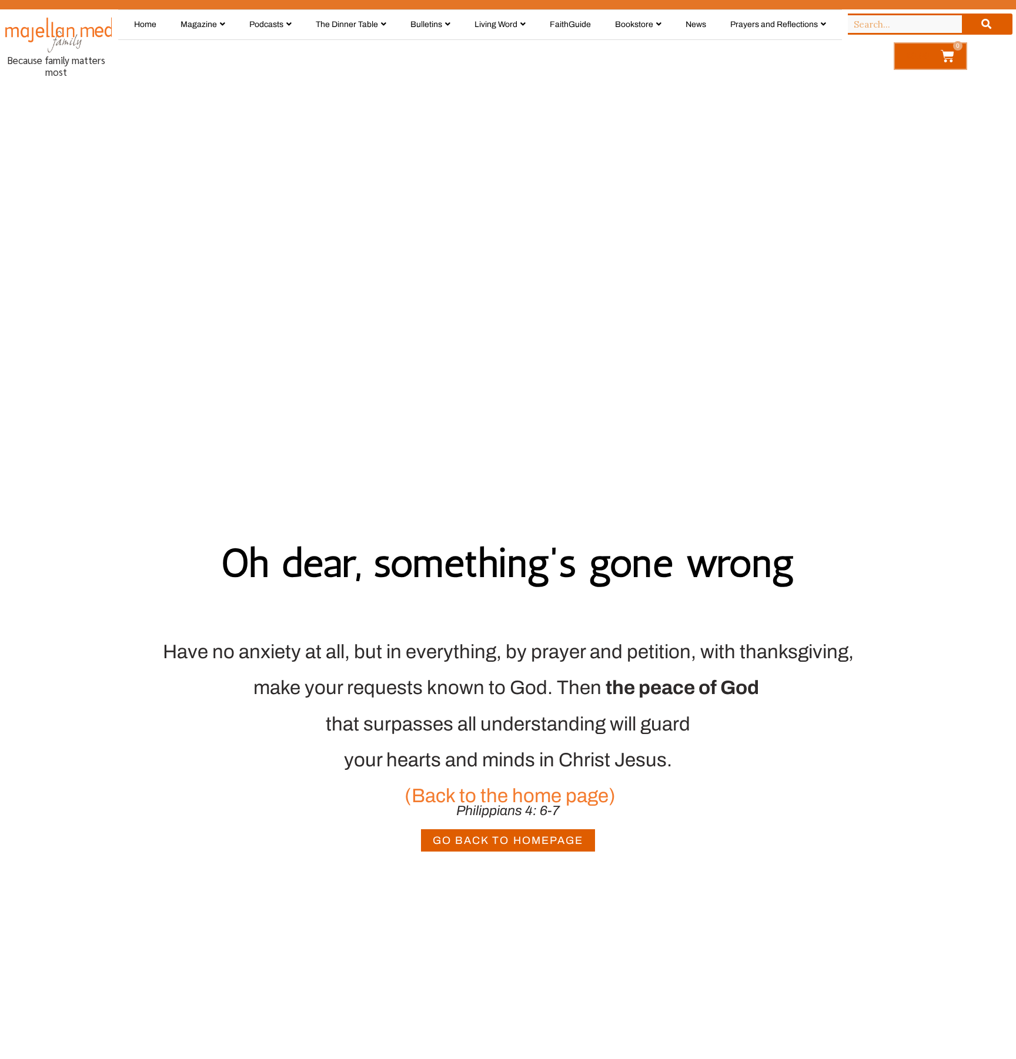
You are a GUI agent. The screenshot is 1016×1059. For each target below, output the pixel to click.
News (696, 24)
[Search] (986, 24)
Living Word (495, 24)
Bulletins (426, 24)
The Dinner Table (347, 24)
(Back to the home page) (508, 795)
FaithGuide (570, 24)
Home (145, 24)
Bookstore (634, 24)
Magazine (199, 24)
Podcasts (266, 24)
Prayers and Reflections (774, 24)
